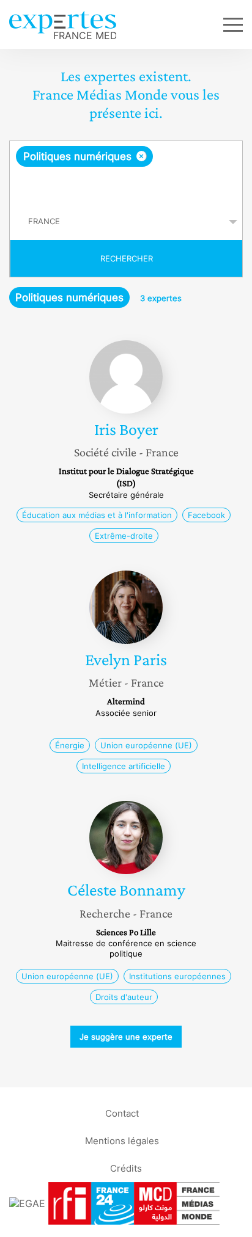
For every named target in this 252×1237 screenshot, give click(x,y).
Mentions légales (122, 1141)
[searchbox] (127, 185)
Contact (122, 1113)
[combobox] (126, 172)
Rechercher (126, 258)
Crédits (126, 1168)
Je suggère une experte (126, 1037)
